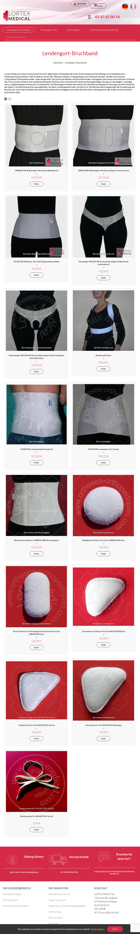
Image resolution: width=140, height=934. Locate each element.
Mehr (36, 184)
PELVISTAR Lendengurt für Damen (103, 449)
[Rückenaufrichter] (103, 320)
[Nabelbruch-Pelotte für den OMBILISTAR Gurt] (103, 505)
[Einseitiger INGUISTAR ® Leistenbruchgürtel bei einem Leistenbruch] (103, 226)
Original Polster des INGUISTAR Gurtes (36, 725)
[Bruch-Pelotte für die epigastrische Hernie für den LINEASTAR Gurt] (36, 596)
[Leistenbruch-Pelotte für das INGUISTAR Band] (103, 596)
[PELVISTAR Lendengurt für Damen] (103, 414)
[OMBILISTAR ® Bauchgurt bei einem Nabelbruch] (36, 135)
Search (131, 37)
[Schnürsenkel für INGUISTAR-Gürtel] (36, 781)
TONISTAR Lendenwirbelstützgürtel (36, 449)
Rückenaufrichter (103, 355)
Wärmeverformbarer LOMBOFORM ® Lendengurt (36, 540)
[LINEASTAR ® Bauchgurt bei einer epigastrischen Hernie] (103, 135)
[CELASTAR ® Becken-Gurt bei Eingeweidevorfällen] (36, 226)
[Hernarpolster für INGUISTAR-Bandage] (103, 690)
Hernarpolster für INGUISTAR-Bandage (103, 725)
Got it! (115, 929)
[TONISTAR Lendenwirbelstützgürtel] (36, 414)
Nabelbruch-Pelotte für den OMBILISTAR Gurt (103, 540)
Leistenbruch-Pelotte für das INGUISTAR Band (103, 631)
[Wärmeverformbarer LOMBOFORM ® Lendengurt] (36, 505)
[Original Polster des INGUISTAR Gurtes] (36, 690)
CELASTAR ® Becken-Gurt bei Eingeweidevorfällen (37, 261)
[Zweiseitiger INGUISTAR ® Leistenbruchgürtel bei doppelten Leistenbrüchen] (36, 320)
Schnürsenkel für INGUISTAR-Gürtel (36, 816)
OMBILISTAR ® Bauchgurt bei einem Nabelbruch (36, 170)
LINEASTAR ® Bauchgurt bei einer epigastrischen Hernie (103, 170)
